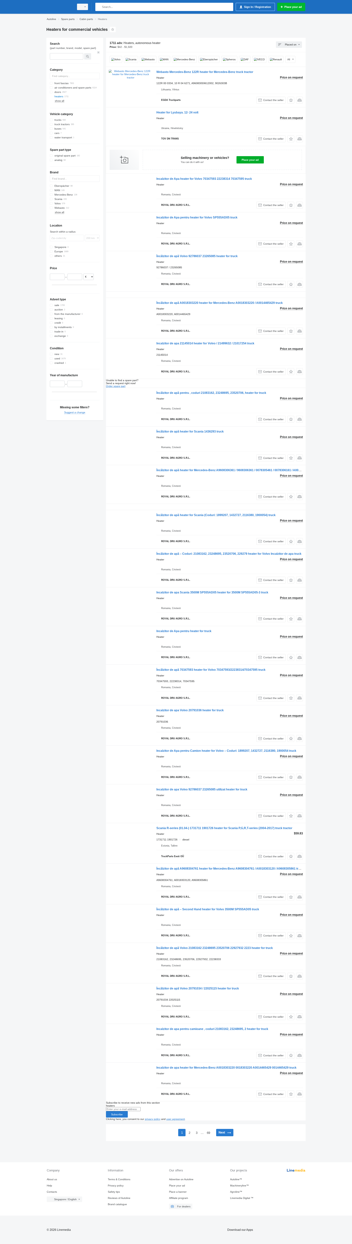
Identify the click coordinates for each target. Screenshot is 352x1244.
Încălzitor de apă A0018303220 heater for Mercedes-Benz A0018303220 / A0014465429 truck (219, 302)
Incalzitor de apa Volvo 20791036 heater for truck (190, 710)
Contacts (52, 1191)
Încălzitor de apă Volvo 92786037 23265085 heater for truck (197, 256)
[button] (290, 100)
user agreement (175, 1119)
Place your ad (250, 159)
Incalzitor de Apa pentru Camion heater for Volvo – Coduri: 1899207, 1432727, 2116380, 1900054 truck (226, 750)
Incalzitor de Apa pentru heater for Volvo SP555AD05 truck (196, 217)
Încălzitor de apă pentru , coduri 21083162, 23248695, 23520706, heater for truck (211, 392)
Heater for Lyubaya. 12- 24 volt (177, 112)
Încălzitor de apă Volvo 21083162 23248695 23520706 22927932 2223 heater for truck (214, 947)
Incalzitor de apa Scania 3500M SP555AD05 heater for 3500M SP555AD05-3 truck (212, 592)
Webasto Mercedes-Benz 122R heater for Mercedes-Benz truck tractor (204, 71)
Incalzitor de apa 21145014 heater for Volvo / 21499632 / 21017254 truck (205, 343)
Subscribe (117, 1114)
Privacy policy (116, 1185)
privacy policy (152, 1119)
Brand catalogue (117, 1204)
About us (52, 1179)
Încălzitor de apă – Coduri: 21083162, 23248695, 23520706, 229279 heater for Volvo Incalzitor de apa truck (228, 553)
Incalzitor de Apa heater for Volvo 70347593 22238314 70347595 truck (204, 178)
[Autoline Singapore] (59, 7)
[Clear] (98, 52)
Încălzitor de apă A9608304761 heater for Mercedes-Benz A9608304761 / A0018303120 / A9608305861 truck (229, 868)
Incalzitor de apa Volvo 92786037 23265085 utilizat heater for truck (201, 789)
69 (208, 1133)
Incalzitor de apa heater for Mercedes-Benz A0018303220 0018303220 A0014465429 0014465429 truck (226, 1067)
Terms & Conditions (119, 1179)
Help (49, 1185)
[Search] (99, 7)
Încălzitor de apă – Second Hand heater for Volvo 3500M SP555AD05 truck (207, 909)
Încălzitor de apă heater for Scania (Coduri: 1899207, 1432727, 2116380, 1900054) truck (216, 515)
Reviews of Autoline (119, 1198)
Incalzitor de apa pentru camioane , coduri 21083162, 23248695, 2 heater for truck (212, 1028)
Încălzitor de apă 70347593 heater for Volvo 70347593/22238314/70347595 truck (210, 669)
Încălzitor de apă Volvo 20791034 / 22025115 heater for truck (197, 988)
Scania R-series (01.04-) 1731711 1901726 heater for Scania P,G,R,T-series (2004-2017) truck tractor (224, 828)
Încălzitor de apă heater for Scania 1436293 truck (190, 431)
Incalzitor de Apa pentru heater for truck (183, 631)
